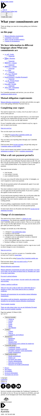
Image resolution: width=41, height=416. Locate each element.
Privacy (7, 368)
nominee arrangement (26, 151)
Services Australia (10, 317)
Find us (10, 333)
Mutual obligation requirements (14, 36)
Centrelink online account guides (10, 146)
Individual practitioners (15, 363)
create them (17, 255)
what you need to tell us (20, 261)
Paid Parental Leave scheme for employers (21, 343)
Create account (5, 11)
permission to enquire (7, 151)
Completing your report (12, 38)
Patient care (11, 358)
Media (10, 326)
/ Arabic (9, 54)
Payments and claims (14, 359)
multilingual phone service (9, 94)
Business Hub (12, 342)
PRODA (11, 340)
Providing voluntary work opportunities (20, 350)
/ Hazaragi (11, 74)
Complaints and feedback (16, 335)
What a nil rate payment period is (14, 39)
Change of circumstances (12, 41)
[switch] (6, 15)
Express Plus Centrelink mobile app (21, 135)
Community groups (10, 345)
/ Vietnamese (12, 87)
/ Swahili (10, 84)
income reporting (18, 144)
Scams (10, 324)
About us (11, 319)
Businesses (8, 336)
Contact (7, 329)
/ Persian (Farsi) (12, 80)
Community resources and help (17, 349)
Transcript (11, 56)
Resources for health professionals (18, 364)
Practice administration (15, 361)
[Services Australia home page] (4, 8)
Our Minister (12, 327)
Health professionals (11, 354)
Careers (10, 321)
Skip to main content (7, 1)
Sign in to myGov (6, 128)
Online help (13, 11)
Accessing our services (11, 374)
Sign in (5, 10)
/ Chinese (11, 63)
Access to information (11, 373)
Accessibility (8, 371)
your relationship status (19, 232)
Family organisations (14, 352)
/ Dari (8, 70)
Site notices (8, 369)
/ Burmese (10, 58)
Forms (10, 322)
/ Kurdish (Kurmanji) (16, 77)
